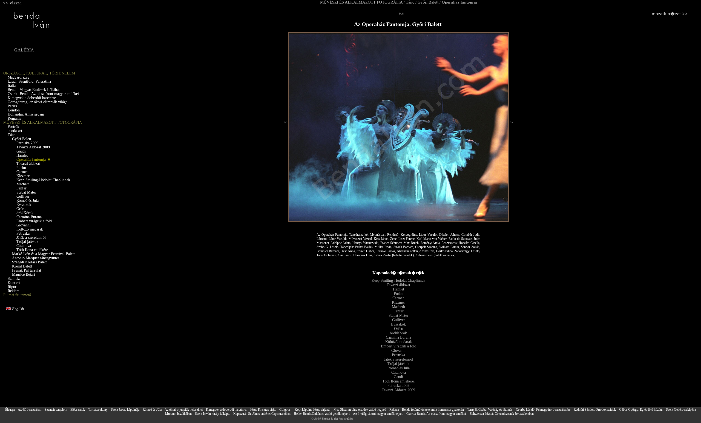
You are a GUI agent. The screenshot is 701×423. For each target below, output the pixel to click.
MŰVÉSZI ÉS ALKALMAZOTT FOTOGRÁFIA (361, 2)
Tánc (410, 2)
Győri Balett (428, 2)
